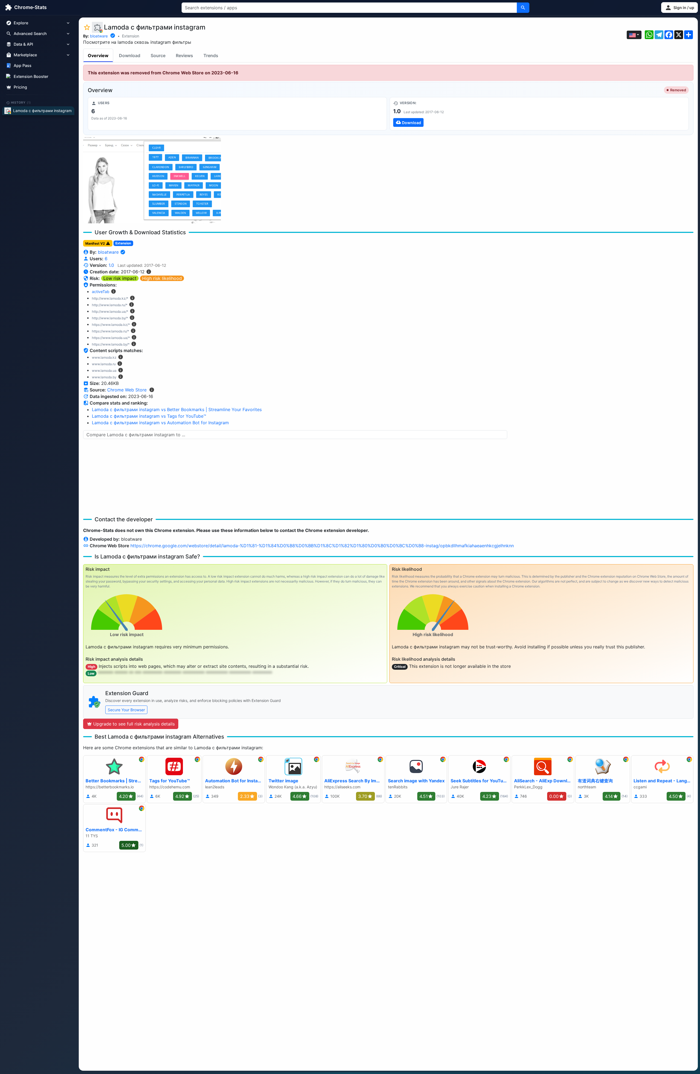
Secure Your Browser (126, 709)
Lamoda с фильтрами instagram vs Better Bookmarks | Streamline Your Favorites (177, 409)
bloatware (99, 36)
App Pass (22, 65)
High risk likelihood (162, 278)
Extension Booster (31, 76)
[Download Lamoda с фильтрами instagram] (539, 113)
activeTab (100, 291)
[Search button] (523, 7)
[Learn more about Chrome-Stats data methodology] (151, 390)
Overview (98, 55)
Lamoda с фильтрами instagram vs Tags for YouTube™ (149, 416)
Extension (130, 36)
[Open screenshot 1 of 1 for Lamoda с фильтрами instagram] (152, 180)
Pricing (20, 87)
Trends (210, 55)
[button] (679, 7)
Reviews (184, 55)
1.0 (111, 265)
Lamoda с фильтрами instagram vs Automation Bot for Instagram (160, 422)
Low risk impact (119, 278)
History (21, 102)
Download (129, 55)
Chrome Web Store (127, 390)
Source (158, 55)
